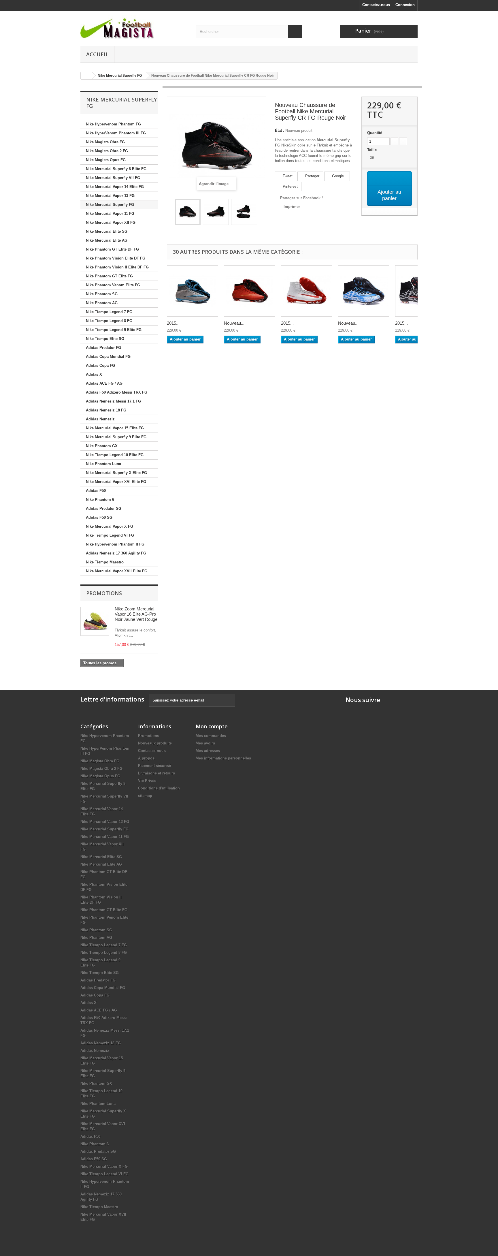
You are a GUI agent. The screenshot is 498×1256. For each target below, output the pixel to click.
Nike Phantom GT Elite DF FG (112, 249)
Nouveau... (234, 323)
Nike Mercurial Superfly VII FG (113, 178)
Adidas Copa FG (100, 365)
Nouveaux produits (155, 743)
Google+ (338, 176)
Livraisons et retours (156, 773)
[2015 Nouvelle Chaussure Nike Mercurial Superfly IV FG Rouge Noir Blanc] (306, 291)
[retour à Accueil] (86, 75)
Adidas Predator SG (103, 508)
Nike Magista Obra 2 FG (107, 151)
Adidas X (94, 374)
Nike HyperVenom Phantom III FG (116, 133)
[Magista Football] (133, 27)
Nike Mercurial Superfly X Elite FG (116, 473)
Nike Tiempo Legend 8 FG (109, 321)
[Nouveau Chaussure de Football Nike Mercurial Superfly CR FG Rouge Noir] (187, 212)
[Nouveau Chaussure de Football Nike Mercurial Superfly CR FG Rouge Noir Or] (249, 291)
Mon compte (212, 726)
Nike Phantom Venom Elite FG (113, 285)
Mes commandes (211, 736)
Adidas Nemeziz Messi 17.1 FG (113, 401)
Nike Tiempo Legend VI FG (110, 535)
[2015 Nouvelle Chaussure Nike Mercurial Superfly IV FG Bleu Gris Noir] (192, 291)
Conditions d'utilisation (159, 788)
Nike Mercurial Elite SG (106, 231)
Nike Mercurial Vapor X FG (109, 526)
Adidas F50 (96, 490)
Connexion (405, 5)
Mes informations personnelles (223, 758)
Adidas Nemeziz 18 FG (106, 410)
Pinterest (290, 186)
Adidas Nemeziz (100, 419)
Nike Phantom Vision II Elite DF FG (117, 267)
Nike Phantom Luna (103, 464)
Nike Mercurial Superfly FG (110, 204)
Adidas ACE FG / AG (104, 383)
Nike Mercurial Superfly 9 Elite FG (116, 437)
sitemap (145, 796)
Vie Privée (147, 781)
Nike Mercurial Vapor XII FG (110, 222)
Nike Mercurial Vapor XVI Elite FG (116, 482)
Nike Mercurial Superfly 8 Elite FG (116, 169)
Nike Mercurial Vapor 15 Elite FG (115, 428)
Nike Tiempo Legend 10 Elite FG (115, 455)
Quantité (374, 133)
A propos (146, 758)
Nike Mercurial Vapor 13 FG (110, 195)
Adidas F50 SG (99, 517)
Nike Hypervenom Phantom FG (113, 124)
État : (279, 130)
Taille (372, 150)
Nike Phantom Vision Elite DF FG (115, 258)
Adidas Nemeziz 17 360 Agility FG (116, 553)
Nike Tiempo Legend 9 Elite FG (114, 330)
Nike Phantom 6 (100, 499)
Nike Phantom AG (102, 303)
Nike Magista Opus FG (106, 160)
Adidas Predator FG (103, 347)
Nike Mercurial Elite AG (106, 240)
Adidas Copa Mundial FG (108, 356)
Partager (311, 176)
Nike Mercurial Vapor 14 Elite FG (115, 187)
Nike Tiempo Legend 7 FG (109, 312)
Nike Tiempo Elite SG (105, 338)
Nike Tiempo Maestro (105, 562)
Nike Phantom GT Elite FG (109, 276)
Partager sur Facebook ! (301, 198)
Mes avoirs (205, 743)
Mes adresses (208, 751)
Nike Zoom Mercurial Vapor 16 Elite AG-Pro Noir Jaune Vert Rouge (136, 614)
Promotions (104, 593)
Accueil (97, 54)
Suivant (262, 213)
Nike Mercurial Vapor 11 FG (110, 213)
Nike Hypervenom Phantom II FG (115, 544)
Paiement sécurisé (154, 766)
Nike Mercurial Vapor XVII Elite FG (116, 571)
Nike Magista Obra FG (105, 142)
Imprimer (292, 206)
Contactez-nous (376, 5)
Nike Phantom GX (102, 446)
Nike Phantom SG (102, 294)
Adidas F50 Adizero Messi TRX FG (116, 392)
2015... (173, 323)
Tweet (287, 176)
